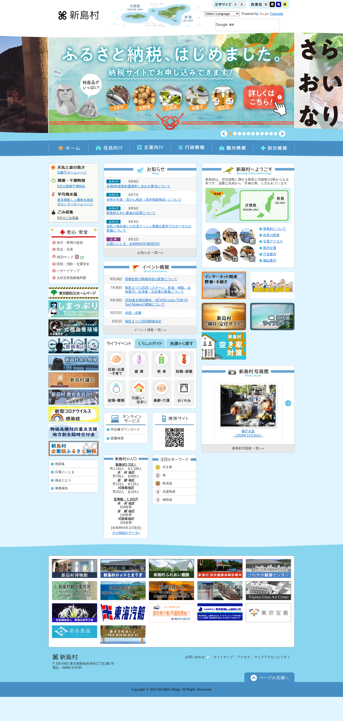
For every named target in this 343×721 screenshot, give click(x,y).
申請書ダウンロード (125, 429)
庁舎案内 (269, 254)
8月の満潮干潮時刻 (71, 186)
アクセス (243, 657)
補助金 (167, 499)
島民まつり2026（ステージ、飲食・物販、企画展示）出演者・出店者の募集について (158, 290)
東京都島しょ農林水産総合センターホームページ (75, 202)
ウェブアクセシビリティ (272, 657)
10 (271, 134)
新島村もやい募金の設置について (130, 213)
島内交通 (269, 248)
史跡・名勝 (133, 313)
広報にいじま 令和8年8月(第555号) (133, 244)
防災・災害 (65, 249)
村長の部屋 (271, 235)
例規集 (60, 464)
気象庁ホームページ (72, 172)
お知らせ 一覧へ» (150, 253)
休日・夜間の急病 (70, 242)
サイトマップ (223, 657)
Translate (276, 14)
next (282, 134)
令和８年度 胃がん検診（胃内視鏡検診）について (144, 199)
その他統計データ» (126, 533)
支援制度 (169, 491)
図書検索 (117, 438)
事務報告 (61, 488)
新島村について (274, 229)
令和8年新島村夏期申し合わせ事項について (138, 186)
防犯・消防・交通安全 (73, 264)
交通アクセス (273, 241)
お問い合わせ (195, 657)
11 (275, 134)
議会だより (63, 480)
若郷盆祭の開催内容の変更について (151, 279)
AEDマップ (65, 257)
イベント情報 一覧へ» (150, 330)
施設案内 (269, 260)
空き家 (167, 467)
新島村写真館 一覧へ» (248, 448)
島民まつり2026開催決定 (143, 321)
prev (224, 134)
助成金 (167, 483)
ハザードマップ (68, 271)
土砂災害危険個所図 (71, 278)
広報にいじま (65, 472)
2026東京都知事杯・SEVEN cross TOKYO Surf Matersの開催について (156, 302)
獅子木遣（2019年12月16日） (248, 433)
